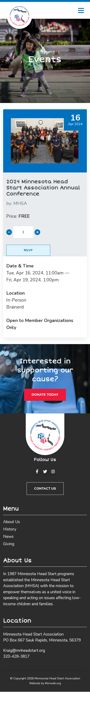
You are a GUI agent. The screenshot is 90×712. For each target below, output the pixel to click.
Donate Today (45, 394)
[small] (37, 471)
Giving (8, 544)
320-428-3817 (16, 656)
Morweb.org (53, 683)
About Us (11, 522)
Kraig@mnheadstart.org (24, 650)
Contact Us (45, 488)
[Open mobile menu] (81, 10)
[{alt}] (45, 434)
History (9, 529)
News (8, 536)
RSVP (28, 250)
